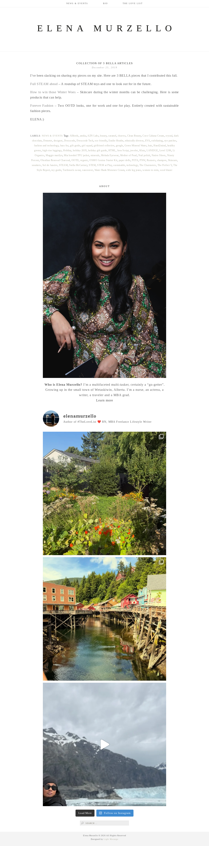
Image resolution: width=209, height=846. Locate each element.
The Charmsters (147, 165)
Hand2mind (159, 145)
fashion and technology (46, 145)
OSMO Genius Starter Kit (103, 160)
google (119, 145)
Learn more (104, 400)
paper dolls (125, 160)
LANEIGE (152, 150)
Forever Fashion (41, 105)
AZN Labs (93, 135)
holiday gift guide (97, 150)
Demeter (47, 140)
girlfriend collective (104, 145)
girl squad (87, 145)
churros (122, 135)
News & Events (77, 3)
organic (84, 160)
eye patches (170, 140)
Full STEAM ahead (44, 84)
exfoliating (157, 140)
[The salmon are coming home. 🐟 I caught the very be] (104, 619)
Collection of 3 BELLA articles (104, 63)
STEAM (63, 165)
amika (83, 135)
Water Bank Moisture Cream (109, 170)
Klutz (142, 150)
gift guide (75, 145)
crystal (169, 135)
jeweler (134, 150)
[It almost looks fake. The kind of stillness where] (104, 744)
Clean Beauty (134, 135)
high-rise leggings (52, 150)
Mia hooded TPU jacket (76, 155)
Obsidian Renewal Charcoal (55, 160)
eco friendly (101, 140)
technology (132, 165)
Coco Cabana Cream (153, 135)
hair (150, 145)
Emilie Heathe (116, 140)
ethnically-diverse (134, 140)
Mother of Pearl (128, 155)
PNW (142, 160)
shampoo (162, 160)
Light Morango (111, 839)
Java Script (123, 150)
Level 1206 (165, 150)
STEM (92, 165)
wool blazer (166, 170)
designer (58, 140)
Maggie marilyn (54, 155)
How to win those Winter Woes (53, 92)
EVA (147, 140)
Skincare (172, 160)
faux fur (64, 145)
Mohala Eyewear (110, 155)
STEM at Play (104, 165)
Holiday (67, 150)
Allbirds (74, 135)
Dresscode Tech (85, 140)
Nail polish (144, 155)
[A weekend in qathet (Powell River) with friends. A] (104, 493)
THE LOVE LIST (133, 3)
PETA (135, 160)
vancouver (87, 170)
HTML (112, 150)
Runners (151, 160)
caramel (112, 135)
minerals (95, 155)
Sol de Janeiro (50, 165)
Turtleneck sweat (72, 170)
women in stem (150, 170)
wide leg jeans (133, 170)
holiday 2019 (80, 150)
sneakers (36, 165)
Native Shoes (159, 155)
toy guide (56, 170)
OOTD (75, 160)
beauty (103, 135)
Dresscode (69, 140)
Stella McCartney (78, 165)
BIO (105, 3)
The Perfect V (165, 165)
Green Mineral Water (136, 145)
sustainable (119, 165)
